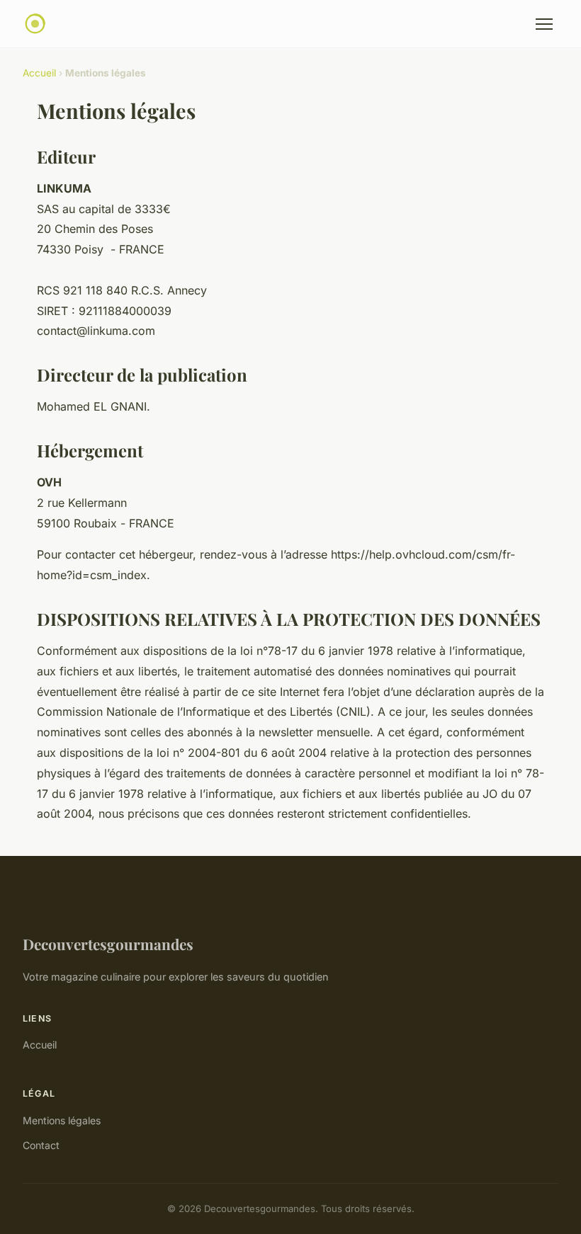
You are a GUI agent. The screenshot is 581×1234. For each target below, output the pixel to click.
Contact (41, 1145)
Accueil (39, 73)
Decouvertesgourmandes (108, 944)
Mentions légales (62, 1120)
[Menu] (544, 24)
